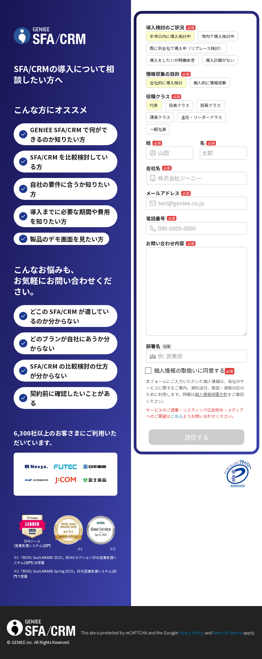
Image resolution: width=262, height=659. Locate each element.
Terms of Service (227, 632)
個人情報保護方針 (211, 394)
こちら (177, 416)
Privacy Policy (190, 632)
